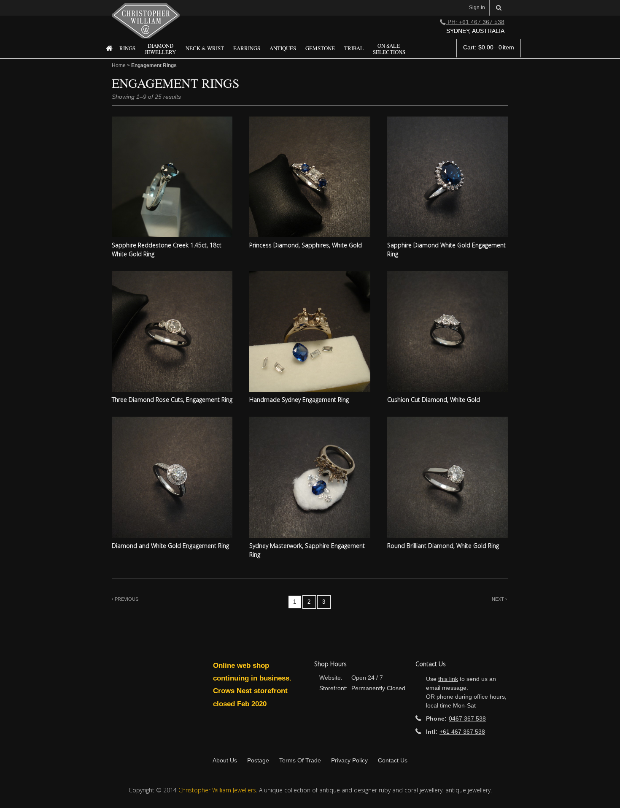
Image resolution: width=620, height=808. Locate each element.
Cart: (488, 47)
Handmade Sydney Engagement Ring (299, 400)
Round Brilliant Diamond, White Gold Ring (443, 546)
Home (106, 54)
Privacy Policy (349, 760)
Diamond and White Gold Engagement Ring (170, 546)
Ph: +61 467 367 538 (475, 22)
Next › (499, 599)
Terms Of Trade (300, 760)
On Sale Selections (389, 49)
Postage (258, 760)
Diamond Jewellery (160, 49)
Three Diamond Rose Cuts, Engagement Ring (172, 400)
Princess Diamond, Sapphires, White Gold (305, 245)
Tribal (354, 48)
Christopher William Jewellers (217, 790)
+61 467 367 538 (462, 731)
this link (448, 678)
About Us (225, 760)
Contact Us (392, 760)
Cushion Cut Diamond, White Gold (433, 400)
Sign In (477, 8)
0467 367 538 (467, 718)
